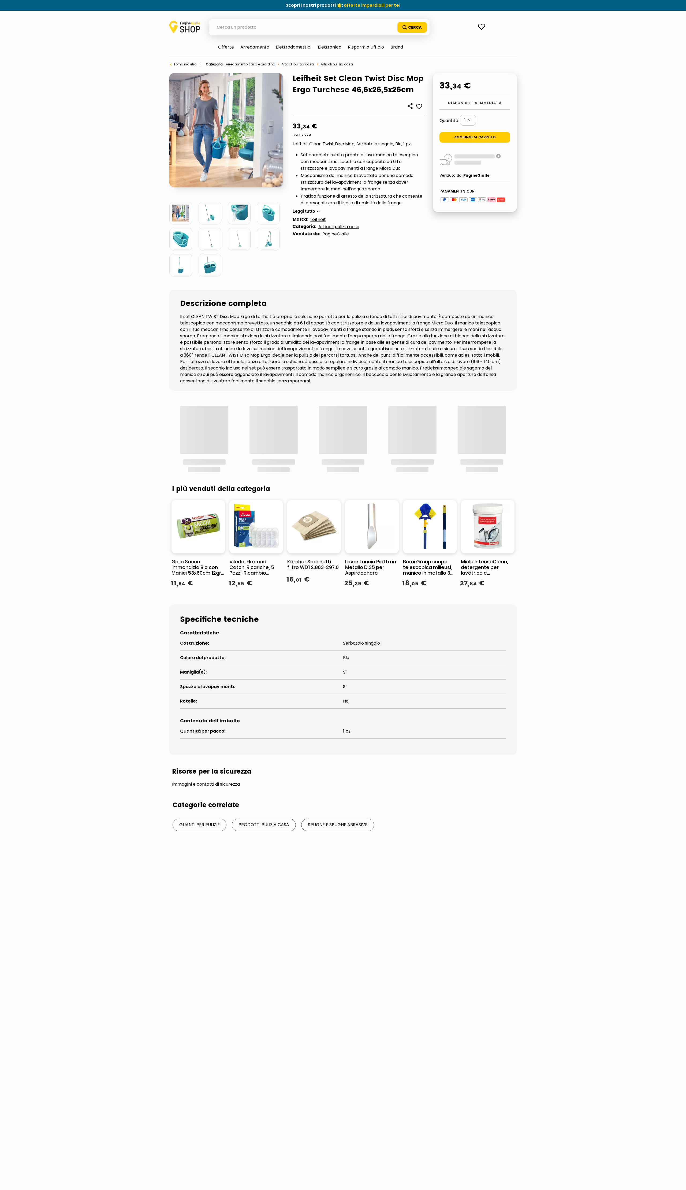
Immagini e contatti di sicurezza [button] (206, 834)
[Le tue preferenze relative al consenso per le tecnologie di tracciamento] (677, 1181)
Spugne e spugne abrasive (337, 875)
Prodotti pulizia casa (263, 875)
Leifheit (318, 219)
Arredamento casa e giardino (250, 64)
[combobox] (319, 27)
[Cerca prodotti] (412, 27)
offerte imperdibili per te (371, 5)
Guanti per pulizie (199, 875)
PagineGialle (335, 234)
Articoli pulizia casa (298, 64)
